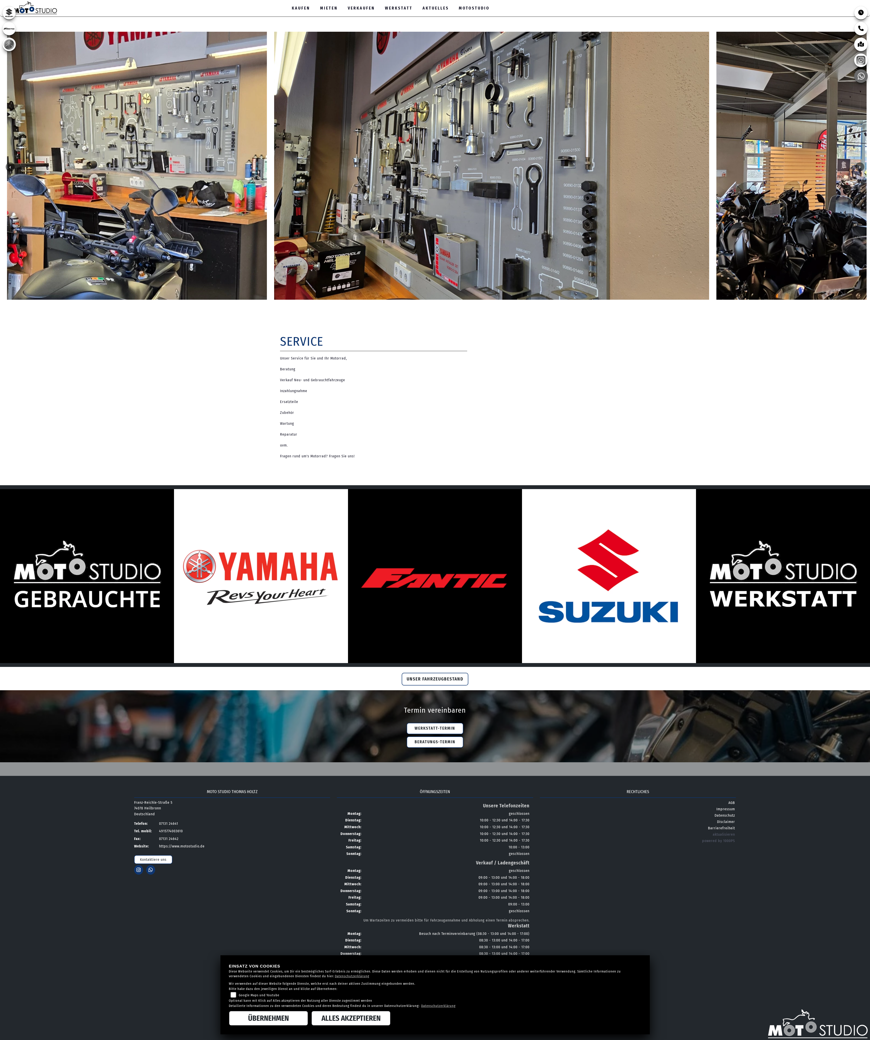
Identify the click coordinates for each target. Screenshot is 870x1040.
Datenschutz (725, 815)
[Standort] (861, 44)
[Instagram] (861, 60)
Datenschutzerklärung (352, 976)
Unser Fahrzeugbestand (435, 679)
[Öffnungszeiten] (861, 12)
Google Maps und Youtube (259, 995)
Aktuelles (436, 8)
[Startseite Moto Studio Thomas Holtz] (31, 7)
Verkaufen (361, 8)
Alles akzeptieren (351, 1018)
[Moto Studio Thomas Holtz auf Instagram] (847, 3)
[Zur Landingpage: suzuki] (9, 12)
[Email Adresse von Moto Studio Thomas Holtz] (837, 3)
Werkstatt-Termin (435, 728)
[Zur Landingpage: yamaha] (9, 44)
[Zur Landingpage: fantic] (9, 28)
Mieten (329, 8)
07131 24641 (822, 3)
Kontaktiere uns (153, 859)
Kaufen (301, 8)
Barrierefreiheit (721, 828)
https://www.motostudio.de (182, 846)
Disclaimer (726, 822)
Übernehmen (268, 1018)
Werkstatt (399, 8)
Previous (10, 166)
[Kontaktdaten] (861, 28)
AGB (731, 803)
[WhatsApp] (861, 76)
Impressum (725, 809)
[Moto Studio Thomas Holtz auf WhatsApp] (857, 3)
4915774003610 (171, 831)
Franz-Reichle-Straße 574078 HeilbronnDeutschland (153, 808)
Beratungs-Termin (435, 742)
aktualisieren (724, 834)
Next (859, 166)
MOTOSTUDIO (474, 8)
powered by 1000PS (718, 841)
